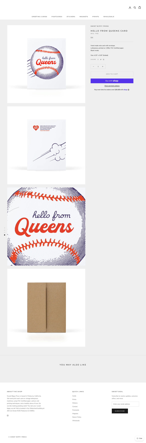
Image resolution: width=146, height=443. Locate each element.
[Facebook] (98, 59)
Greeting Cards (39, 16)
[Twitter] (100, 59)
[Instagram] (7, 415)
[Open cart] (140, 7)
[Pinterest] (103, 59)
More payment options (112, 86)
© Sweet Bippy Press (18, 437)
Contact (74, 406)
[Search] (135, 7)
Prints (95, 16)
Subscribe (120, 411)
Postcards (57, 16)
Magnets (84, 16)
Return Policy (76, 417)
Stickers (71, 16)
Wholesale (108, 16)
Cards (74, 396)
